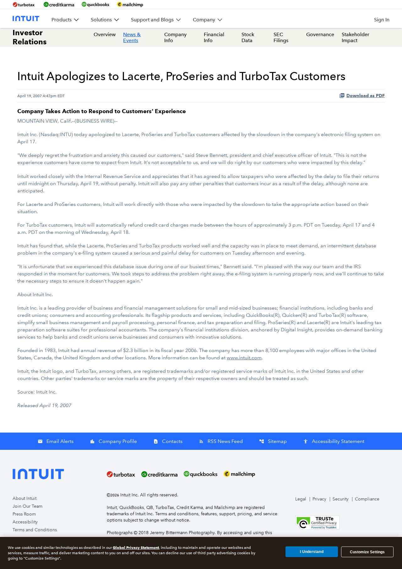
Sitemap (273, 441)
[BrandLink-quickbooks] (95, 4)
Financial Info (214, 37)
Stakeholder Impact (355, 37)
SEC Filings (281, 37)
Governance (320, 34)
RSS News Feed (221, 441)
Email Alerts (55, 441)
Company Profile (113, 441)
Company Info (175, 37)
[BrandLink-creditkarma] (59, 4)
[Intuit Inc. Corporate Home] (26, 18)
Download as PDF (365, 95)
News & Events (132, 37)
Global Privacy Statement (136, 547)
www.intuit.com (244, 358)
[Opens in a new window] (317, 522)
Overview (105, 34)
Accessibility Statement (333, 441)
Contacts (167, 441)
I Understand (311, 552)
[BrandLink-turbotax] (24, 4)
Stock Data (248, 37)
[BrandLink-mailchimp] (130, 4)
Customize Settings (367, 552)
